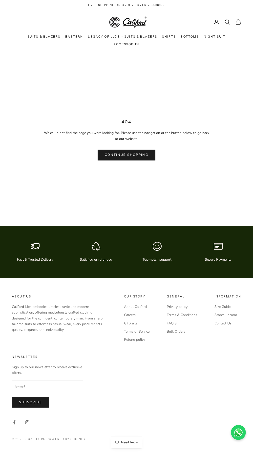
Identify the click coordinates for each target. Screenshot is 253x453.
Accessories (126, 44)
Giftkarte (130, 323)
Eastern (74, 36)
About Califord (135, 306)
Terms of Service (136, 331)
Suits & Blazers (43, 36)
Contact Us (223, 323)
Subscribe (30, 402)
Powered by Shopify (66, 439)
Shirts (169, 36)
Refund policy (134, 339)
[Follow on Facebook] (14, 422)
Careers (130, 315)
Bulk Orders (176, 331)
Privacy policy (177, 306)
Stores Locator (225, 315)
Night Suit (215, 36)
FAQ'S (172, 323)
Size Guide (222, 306)
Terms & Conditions (182, 315)
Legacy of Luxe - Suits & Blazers (122, 36)
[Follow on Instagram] (27, 422)
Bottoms (190, 36)
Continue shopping (126, 155)
